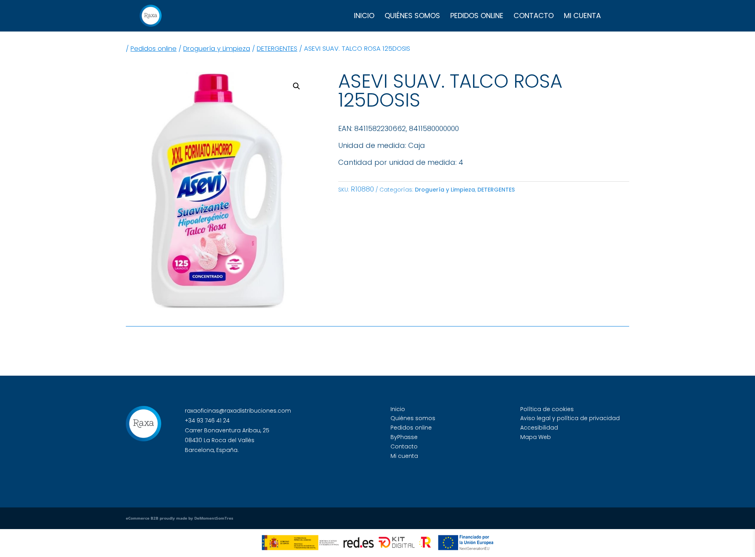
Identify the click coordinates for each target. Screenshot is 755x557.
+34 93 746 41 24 (207, 420)
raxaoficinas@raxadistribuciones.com (238, 411)
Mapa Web (535, 437)
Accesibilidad (539, 428)
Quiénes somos (412, 16)
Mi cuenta (582, 16)
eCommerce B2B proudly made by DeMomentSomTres (179, 518)
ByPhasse (404, 437)
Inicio (364, 16)
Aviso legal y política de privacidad (570, 418)
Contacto (534, 16)
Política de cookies (547, 409)
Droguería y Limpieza (216, 48)
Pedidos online (476, 16)
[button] (296, 86)
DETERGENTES (277, 48)
